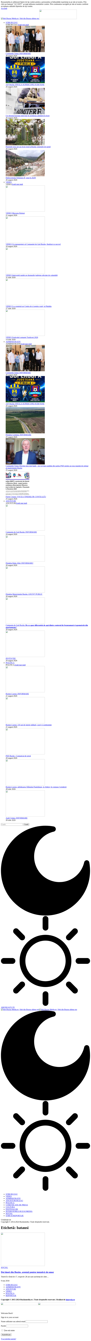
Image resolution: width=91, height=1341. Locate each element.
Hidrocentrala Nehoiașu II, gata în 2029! (21, 178)
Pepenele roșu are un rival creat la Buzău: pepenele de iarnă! (28, 147)
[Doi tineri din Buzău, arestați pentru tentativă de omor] (23, 1265)
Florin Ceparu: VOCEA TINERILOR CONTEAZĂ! (26, 497)
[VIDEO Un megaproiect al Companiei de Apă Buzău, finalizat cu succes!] (25, 242)
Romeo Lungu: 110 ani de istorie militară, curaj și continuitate (29, 725)
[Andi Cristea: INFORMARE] (25, 816)
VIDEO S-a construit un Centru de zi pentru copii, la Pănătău (29, 306)
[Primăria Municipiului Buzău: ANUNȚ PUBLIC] (25, 592)
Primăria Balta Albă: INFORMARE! (19, 563)
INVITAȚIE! (11, 658)
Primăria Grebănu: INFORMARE (18, 435)
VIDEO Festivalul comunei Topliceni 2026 (22, 337)
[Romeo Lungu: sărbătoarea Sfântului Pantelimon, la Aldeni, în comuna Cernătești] (25, 785)
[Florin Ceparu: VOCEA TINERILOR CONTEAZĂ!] (17, 495)
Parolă (3, 1326)
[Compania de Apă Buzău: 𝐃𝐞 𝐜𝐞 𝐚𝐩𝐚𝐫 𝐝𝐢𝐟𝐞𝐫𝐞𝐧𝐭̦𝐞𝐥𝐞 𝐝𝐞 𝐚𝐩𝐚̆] (25, 623)
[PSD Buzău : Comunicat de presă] (25, 754)
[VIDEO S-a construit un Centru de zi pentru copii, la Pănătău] (25, 304)
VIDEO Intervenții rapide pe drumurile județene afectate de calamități (32, 275)
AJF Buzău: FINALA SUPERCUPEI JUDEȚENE (25, 85)
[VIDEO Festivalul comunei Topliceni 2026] (25, 335)
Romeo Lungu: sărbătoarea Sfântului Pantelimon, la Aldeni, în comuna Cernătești (36, 787)
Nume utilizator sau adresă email (13, 1321)
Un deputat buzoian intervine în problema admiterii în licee (28, 116)
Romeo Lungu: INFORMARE (17, 694)
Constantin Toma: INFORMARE (18, 54)
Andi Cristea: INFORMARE (16, 818)
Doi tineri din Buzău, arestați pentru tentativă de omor (27, 1272)
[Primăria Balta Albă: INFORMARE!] (25, 561)
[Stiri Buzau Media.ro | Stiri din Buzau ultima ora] (39, 1009)
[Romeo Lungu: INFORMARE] (25, 692)
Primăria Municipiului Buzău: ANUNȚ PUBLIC (24, 594)
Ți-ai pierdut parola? (8, 1339)
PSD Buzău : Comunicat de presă (18, 756)
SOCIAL (4, 1267)
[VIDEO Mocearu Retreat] (25, 211)
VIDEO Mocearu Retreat (15, 213)
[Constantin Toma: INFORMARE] (25, 51)
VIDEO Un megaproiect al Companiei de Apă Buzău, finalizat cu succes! (33, 244)
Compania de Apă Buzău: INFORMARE (21, 532)
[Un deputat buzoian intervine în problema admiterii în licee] (25, 114)
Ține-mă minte (9, 1330)
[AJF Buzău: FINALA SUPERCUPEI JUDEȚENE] (25, 82)
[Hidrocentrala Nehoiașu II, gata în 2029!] (25, 176)
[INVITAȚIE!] (25, 656)
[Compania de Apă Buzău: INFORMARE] (25, 530)
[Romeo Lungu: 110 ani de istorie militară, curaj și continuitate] (25, 723)
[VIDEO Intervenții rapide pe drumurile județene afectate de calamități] (25, 273)
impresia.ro (70, 1300)
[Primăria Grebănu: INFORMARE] (25, 433)
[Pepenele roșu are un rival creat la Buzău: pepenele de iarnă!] (25, 145)
